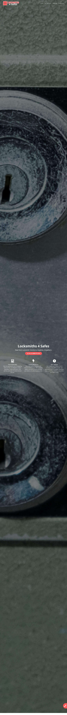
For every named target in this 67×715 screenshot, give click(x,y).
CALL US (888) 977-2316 (34, 353)
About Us (55, 3)
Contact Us (61, 3)
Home (41, 3)
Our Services (47, 3)
